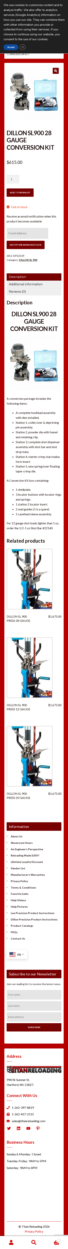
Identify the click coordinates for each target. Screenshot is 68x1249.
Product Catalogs (22, 925)
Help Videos (18, 900)
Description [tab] (17, 277)
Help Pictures (19, 906)
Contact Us (18, 938)
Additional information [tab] (25, 284)
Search (34, 1242)
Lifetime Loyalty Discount (27, 861)
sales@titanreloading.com (28, 1121)
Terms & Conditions (23, 887)
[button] (56, 71)
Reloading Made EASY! (25, 855)
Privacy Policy (19, 881)
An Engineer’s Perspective (27, 849)
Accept (11, 47)
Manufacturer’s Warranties (28, 874)
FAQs (14, 932)
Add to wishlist (20, 192)
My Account (11, 1242)
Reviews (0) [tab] (17, 291)
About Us (16, 836)
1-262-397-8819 (23, 1107)
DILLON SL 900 (28, 260)
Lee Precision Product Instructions (32, 913)
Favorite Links (20, 893)
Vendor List (18, 868)
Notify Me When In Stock (25, 244)
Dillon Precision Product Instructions (34, 919)
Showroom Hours (22, 842)
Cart (52, 1239)
